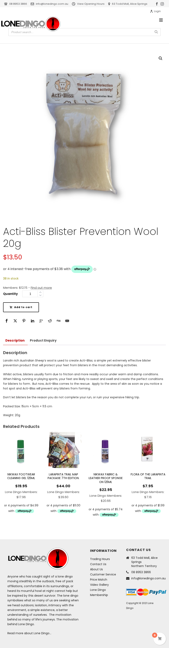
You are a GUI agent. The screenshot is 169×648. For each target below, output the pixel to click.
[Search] (156, 32)
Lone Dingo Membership (99, 592)
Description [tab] (15, 340)
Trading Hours (100, 559)
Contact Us (98, 564)
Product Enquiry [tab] (43, 340)
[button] (160, 58)
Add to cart (23, 307)
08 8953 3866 (18, 4)
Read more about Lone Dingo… (29, 633)
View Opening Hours (90, 4)
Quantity (10, 294)
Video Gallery (99, 585)
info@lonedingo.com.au (52, 4)
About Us (96, 569)
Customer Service (103, 574)
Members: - (27, 287)
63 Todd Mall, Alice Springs (129, 4)
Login (157, 11)
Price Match (98, 580)
